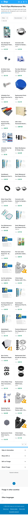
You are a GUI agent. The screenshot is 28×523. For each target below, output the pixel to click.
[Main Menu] (2, 2)
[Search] (26, 2)
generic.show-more (6, 12)
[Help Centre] (19, 2)
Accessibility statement (14, 511)
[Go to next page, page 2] (25, 444)
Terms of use (6, 509)
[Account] (21, 2)
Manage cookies (13, 509)
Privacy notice (22, 509)
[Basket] (24, 2)
